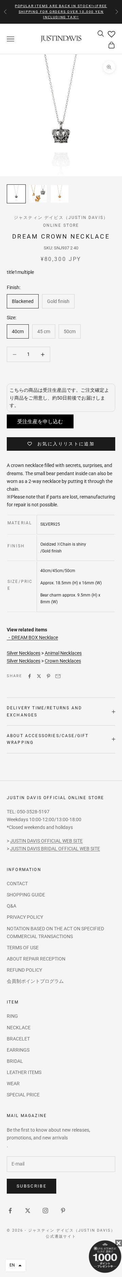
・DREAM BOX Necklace (32, 637)
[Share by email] (58, 676)
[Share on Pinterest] (48, 676)
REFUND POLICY (24, 970)
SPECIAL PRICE (23, 1094)
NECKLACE (18, 1027)
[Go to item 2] (37, 193)
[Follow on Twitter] (27, 1210)
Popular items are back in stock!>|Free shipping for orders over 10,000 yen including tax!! (61, 11)
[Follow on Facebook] (10, 1210)
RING (12, 1016)
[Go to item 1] (16, 193)
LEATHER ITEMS (24, 1072)
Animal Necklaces (63, 653)
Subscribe (31, 1186)
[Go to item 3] (59, 193)
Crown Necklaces (63, 661)
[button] (15, 1265)
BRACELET (18, 1038)
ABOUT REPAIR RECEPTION (36, 958)
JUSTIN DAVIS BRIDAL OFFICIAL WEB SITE (55, 848)
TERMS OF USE (23, 947)
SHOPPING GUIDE (26, 894)
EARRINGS (18, 1050)
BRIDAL (15, 1061)
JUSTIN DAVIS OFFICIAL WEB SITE (46, 841)
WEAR (13, 1083)
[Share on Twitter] (39, 676)
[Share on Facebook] (29, 676)
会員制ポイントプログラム (35, 981)
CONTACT (17, 883)
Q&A (11, 906)
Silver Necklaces (23, 653)
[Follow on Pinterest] (63, 1210)
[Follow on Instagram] (45, 1210)
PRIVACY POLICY (25, 917)
